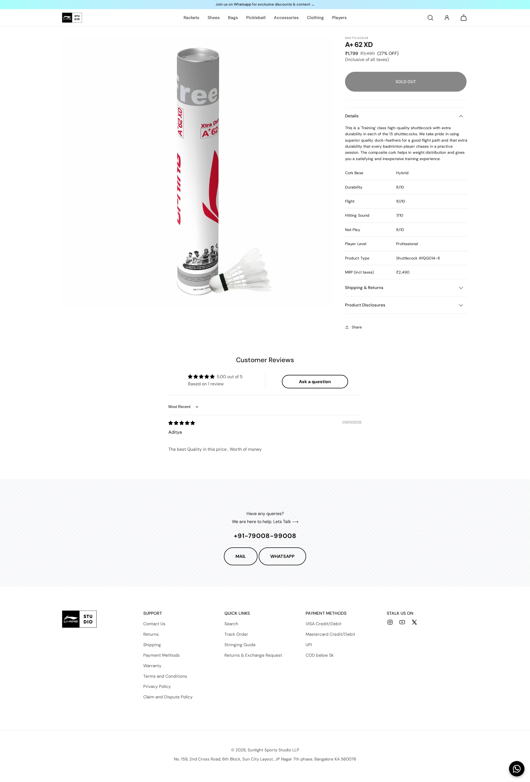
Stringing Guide (240, 645)
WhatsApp (282, 556)
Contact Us (154, 624)
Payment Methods (161, 655)
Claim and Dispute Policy (168, 697)
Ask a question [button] (315, 382)
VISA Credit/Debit (323, 624)
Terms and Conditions (165, 676)
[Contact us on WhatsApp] (516, 768)
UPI (309, 645)
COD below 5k (320, 655)
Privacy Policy (157, 686)
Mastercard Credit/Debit (330, 634)
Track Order (236, 634)
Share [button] (357, 327)
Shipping (152, 645)
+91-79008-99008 (265, 536)
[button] (430, 17)
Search (231, 624)
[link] (191, 17)
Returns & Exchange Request (253, 655)
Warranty (152, 666)
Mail (240, 556)
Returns (151, 634)
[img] (181, 423)
